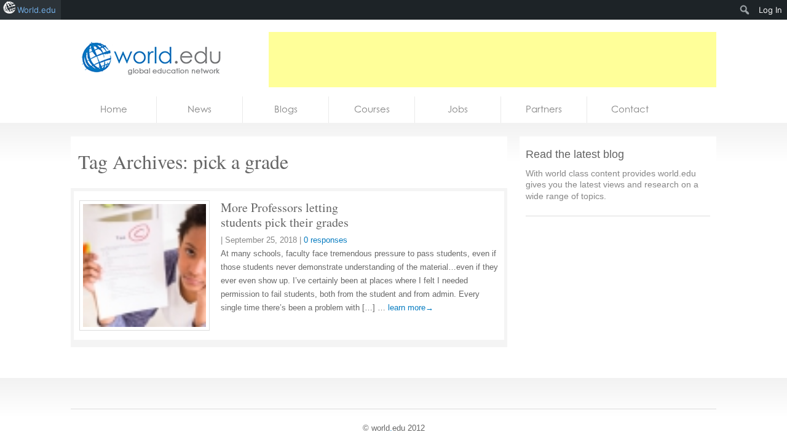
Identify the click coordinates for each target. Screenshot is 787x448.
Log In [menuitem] (770, 10)
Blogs (286, 109)
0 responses (325, 240)
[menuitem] (744, 10)
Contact (630, 109)
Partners (544, 109)
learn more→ (410, 307)
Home (113, 109)
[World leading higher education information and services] (147, 58)
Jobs (458, 109)
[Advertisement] (492, 59)
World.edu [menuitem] (36, 10)
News (200, 109)
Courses (372, 109)
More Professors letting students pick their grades (285, 214)
